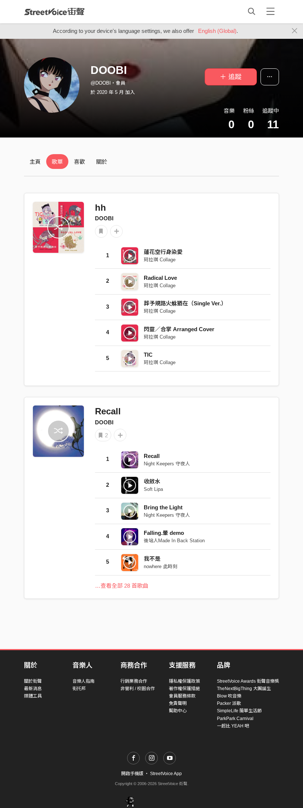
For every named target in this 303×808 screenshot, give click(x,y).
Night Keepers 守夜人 (167, 463)
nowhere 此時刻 (160, 566)
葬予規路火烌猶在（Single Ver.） (185, 303)
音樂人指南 (83, 681)
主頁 (35, 162)
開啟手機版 (132, 773)
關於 (101, 162)
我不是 (152, 559)
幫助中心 (178, 710)
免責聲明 (178, 703)
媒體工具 (33, 696)
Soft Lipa (153, 489)
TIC (148, 355)
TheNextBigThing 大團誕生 (244, 688)
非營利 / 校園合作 (137, 688)
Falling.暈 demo (164, 533)
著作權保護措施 (184, 688)
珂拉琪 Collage (160, 259)
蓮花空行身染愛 (163, 252)
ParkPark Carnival (235, 718)
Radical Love (160, 278)
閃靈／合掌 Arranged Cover (179, 329)
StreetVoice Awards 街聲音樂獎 (248, 681)
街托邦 (79, 688)
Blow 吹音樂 (229, 696)
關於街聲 (33, 681)
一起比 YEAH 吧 (233, 726)
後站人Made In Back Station (174, 540)
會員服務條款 (182, 696)
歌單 (57, 162)
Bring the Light (163, 507)
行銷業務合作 (133, 681)
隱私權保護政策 (184, 681)
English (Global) (217, 31)
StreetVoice (54, 11)
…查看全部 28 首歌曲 (121, 586)
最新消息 (33, 688)
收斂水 (152, 481)
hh (100, 208)
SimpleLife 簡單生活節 (239, 710)
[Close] (294, 31)
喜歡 (79, 162)
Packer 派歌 (229, 703)
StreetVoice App (166, 773)
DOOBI (104, 218)
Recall (108, 411)
